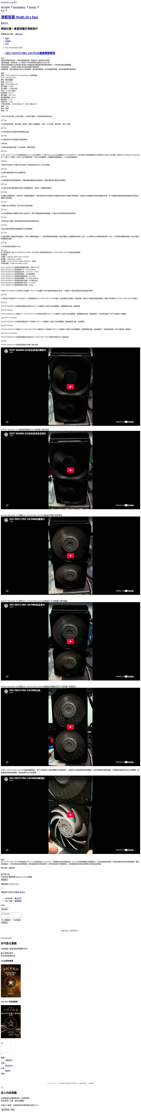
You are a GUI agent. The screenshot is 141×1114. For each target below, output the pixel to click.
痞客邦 (16, 892)
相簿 (7, 38)
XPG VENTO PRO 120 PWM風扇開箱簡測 (30, 53)
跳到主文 (4, 23)
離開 (12, 1109)
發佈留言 (4, 922)
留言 (21, 892)
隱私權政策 (82, 1083)
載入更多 (4, 909)
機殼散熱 (18, 901)
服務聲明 (91, 1083)
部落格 (8, 41)
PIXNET (54, 1083)
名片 (7, 44)
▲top (3, 905)
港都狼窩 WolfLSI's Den (19, 17)
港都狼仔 (4, 880)
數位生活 (18, 34)
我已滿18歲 (5, 1109)
